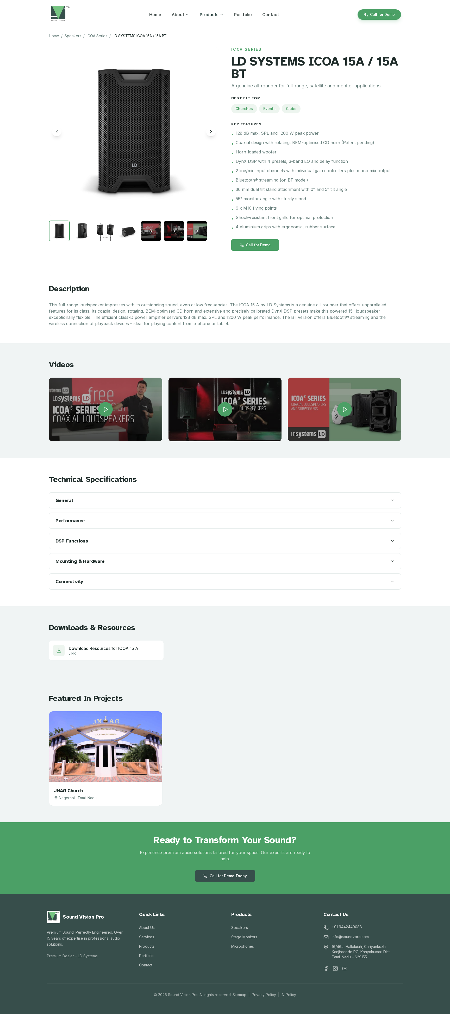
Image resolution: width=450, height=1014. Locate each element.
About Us (147, 927)
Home (155, 14)
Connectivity (69, 581)
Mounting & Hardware (80, 561)
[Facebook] (326, 968)
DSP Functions (71, 541)
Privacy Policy (264, 994)
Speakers (73, 36)
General (64, 500)
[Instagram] (335, 968)
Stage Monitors (244, 937)
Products (209, 14)
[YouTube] (344, 968)
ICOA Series (97, 36)
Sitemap (239, 994)
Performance (70, 521)
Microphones (242, 946)
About (178, 14)
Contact (270, 14)
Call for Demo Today (228, 876)
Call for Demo (382, 14)
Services (146, 937)
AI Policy (289, 994)
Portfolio (243, 14)
